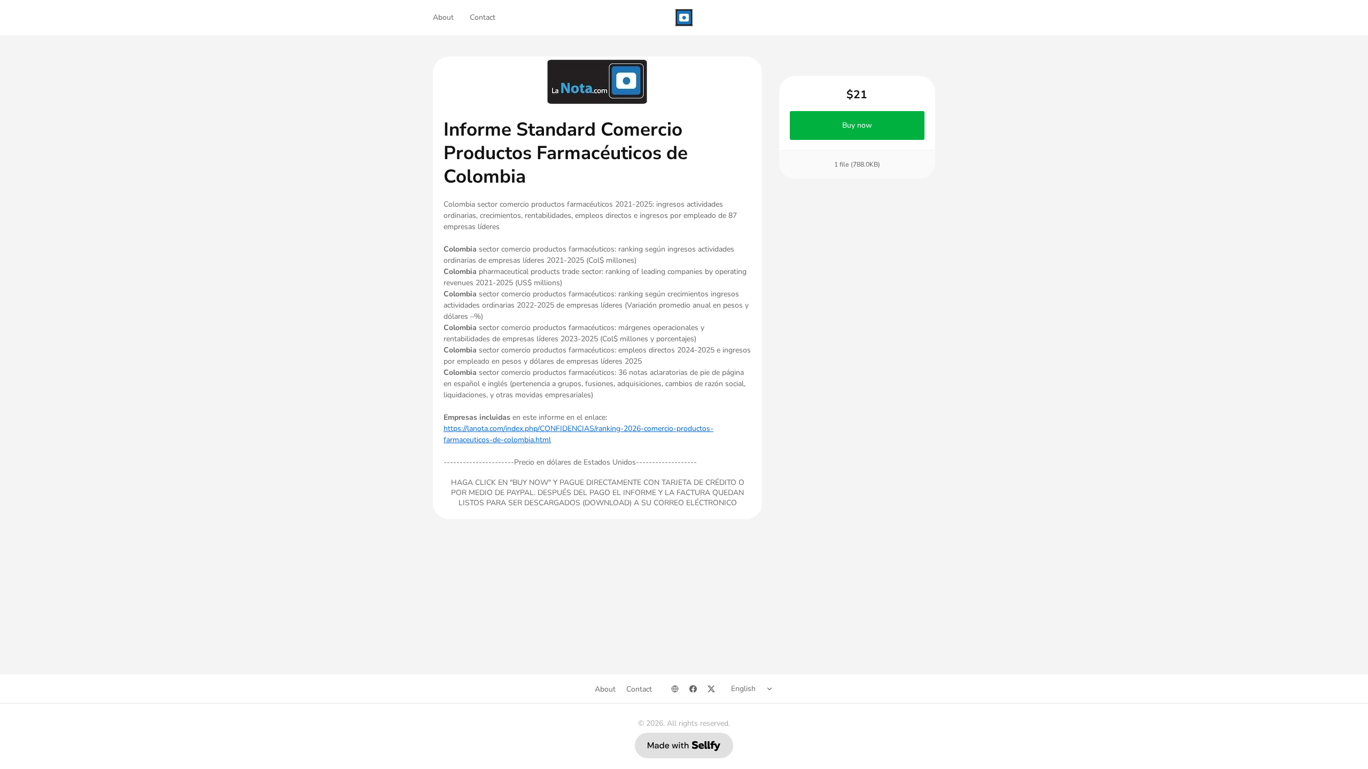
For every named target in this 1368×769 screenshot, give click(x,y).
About (443, 17)
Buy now (857, 125)
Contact (482, 17)
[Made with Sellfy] (684, 745)
